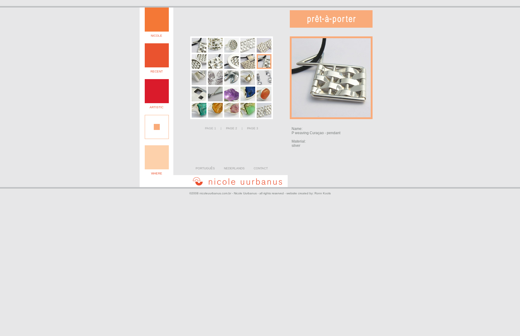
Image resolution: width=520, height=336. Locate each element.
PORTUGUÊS (205, 168)
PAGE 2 (231, 128)
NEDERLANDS (234, 168)
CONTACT (261, 168)
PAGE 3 (252, 128)
